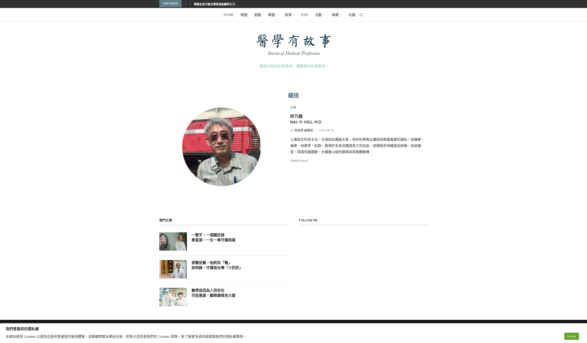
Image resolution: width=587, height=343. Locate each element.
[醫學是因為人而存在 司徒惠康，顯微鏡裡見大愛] (173, 297)
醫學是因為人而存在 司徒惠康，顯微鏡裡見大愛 (213, 293)
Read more (299, 160)
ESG (305, 15)
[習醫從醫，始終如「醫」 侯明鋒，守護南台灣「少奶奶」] (173, 269)
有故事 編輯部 (303, 130)
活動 (318, 15)
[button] (185, 3)
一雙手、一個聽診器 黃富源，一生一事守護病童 (213, 237)
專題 (271, 15)
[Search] (361, 15)
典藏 (335, 15)
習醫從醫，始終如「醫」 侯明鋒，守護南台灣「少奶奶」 (217, 265)
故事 (288, 15)
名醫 (352, 15)
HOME (229, 15)
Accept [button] (571, 336)
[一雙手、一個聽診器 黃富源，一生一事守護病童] (173, 241)
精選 (244, 15)
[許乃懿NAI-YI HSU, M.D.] (221, 147)
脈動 (257, 15)
